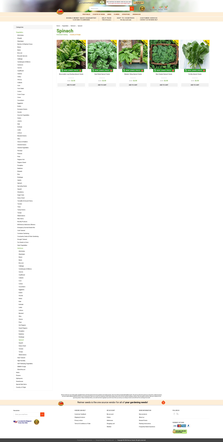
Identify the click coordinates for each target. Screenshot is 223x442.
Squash (19, 189)
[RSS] (177, 413)
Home (58, 26)
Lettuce (19, 133)
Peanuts (19, 153)
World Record (21, 369)
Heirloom (20, 248)
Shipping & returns (80, 417)
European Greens (22, 109)
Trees (19, 207)
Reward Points (143, 420)
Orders (109, 417)
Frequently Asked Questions (147, 426)
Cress (19, 97)
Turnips (19, 213)
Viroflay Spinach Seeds (194, 74)
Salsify (19, 180)
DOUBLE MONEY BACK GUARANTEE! (81, 18)
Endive (19, 106)
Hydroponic (126, 14)
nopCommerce (88, 440)
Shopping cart (111, 423)
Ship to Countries (125, 18)
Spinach (19, 183)
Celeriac (19, 73)
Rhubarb (19, 171)
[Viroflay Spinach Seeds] (194, 54)
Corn (18, 85)
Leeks (19, 130)
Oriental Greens (21, 144)
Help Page (107, 18)
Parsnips (19, 150)
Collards (19, 82)
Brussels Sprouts (22, 56)
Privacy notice (79, 420)
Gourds (19, 112)
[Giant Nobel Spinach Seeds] (102, 54)
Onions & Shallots (22, 142)
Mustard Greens (22, 136)
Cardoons (20, 65)
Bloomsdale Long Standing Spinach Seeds (71, 74)
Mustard (21, 313)
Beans (19, 47)
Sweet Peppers (23, 328)
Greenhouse (137, 14)
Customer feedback (80, 414)
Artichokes (20, 35)
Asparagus (20, 41)
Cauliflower (20, 71)
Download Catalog (62, 34)
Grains (19, 118)
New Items (20, 218)
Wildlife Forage (21, 366)
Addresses (110, 420)
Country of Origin (99, 14)
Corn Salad (20, 88)
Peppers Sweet (21, 162)
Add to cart (71, 85)
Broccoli (19, 53)
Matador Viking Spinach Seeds (133, 74)
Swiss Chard (21, 198)
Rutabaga (20, 177)
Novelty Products (22, 221)
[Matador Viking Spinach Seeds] (133, 54)
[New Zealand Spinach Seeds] (164, 54)
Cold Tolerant (21, 230)
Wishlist (109, 426)
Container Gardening (23, 233)
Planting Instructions (145, 423)
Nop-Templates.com (108, 440)
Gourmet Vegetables (23, 115)
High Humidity (21, 360)
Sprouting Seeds (22, 186)
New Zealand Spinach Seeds (164, 74)
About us (141, 417)
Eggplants (20, 103)
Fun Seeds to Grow (22, 242)
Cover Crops (21, 94)
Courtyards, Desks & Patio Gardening (28, 236)
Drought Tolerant (22, 239)
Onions (21, 319)
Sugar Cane (20, 195)
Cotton (19, 91)
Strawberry (20, 192)
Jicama (19, 121)
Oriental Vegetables (23, 147)
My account (153, 9)
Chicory (19, 79)
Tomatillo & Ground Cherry (25, 201)
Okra (18, 139)
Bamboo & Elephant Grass (24, 44)
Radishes (20, 168)
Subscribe (42, 414)
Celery (19, 76)
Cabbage (19, 59)
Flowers (116, 14)
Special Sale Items (21, 384)
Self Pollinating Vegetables (25, 363)
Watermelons (21, 215)
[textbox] (109, 9)
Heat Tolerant (21, 357)
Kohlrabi (19, 127)
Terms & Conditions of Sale (82, 423)
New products (143, 414)
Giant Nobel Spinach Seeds (102, 74)
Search (132, 9)
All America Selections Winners (26, 224)
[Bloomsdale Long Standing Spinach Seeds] (71, 54)
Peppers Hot (21, 159)
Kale (18, 124)
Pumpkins (20, 165)
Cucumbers (20, 100)
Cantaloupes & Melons (23, 62)
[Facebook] (174, 413)
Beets (19, 50)
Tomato (19, 204)
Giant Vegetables (22, 245)
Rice (18, 174)
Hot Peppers (22, 325)
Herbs (109, 14)
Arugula (19, 38)
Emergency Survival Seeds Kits (26, 227)
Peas (18, 156)
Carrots (19, 68)
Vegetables (86, 14)
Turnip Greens (21, 210)
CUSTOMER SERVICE (148, 18)
